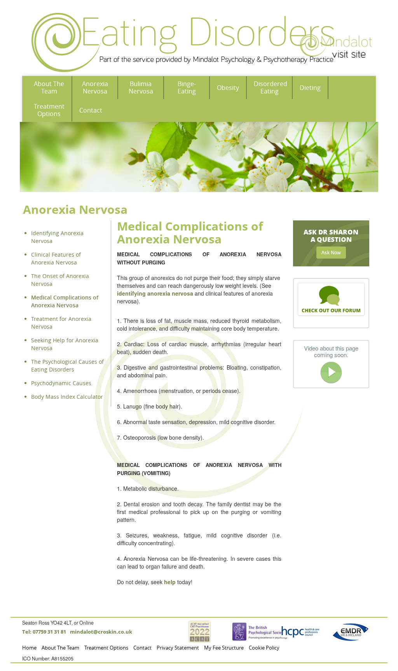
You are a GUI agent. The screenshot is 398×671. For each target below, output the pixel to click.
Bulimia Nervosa (141, 87)
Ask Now (331, 252)
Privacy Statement (178, 648)
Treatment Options (49, 110)
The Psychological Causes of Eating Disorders (67, 365)
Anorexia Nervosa (95, 87)
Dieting (310, 87)
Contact (90, 110)
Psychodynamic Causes (61, 383)
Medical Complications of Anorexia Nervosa (64, 301)
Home (29, 648)
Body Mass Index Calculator (67, 396)
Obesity (228, 87)
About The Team (49, 87)
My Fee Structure (224, 648)
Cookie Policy (264, 648)
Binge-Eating (187, 87)
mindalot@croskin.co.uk (101, 632)
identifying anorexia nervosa (155, 293)
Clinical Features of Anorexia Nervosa (56, 258)
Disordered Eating (270, 87)
